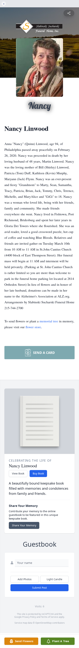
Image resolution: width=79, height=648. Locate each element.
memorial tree (49, 321)
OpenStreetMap (43, 622)
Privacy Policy (29, 616)
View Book (18, 473)
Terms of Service (49, 616)
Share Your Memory (24, 525)
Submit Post (39, 587)
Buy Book (38, 473)
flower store (33, 327)
